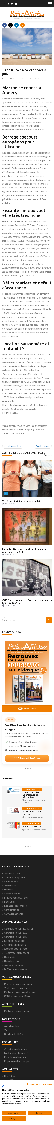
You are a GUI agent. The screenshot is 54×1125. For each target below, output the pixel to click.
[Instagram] (16, 4)
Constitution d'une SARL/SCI (18, 928)
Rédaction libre (11, 960)
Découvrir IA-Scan (28, 758)
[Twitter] (4, 4)
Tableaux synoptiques (15, 877)
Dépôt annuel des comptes (17, 1061)
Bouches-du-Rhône (13, 1034)
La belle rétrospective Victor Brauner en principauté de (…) (24, 550)
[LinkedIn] (12, 4)
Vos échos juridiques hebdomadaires (22, 501)
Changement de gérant (15, 948)
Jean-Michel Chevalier (16, 79)
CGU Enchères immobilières (18, 996)
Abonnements (11, 881)
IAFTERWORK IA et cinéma (32, 812)
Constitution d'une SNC (15, 936)
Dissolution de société (15, 1057)
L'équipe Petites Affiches (16, 897)
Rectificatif (9, 956)
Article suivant (43, 446)
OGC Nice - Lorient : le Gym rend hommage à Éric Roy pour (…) (27, 601)
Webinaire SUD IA (31, 826)
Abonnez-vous (29, 708)
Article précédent (12, 446)
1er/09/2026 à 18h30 (33, 808)
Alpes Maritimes (12, 1026)
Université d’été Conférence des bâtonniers (30, 794)
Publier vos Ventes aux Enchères (20, 992)
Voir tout (48, 455)
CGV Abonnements (13, 913)
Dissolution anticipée (15, 940)
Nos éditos (9, 1076)
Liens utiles (9, 901)
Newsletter (10, 885)
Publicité (8, 889)
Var (6, 1030)
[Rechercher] (49, 620)
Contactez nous (12, 893)
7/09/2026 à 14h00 (32, 823)
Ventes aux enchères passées (18, 988)
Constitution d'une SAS (15, 932)
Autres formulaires (13, 965)
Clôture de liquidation (15, 944)
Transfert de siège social (16, 952)
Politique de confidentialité (39, 1084)
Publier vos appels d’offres (17, 1011)
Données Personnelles (15, 905)
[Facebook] (8, 4)
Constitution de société (16, 1049)
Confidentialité (11, 909)
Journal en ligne (12, 873)
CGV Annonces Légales (15, 969)
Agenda (7, 778)
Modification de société (16, 1053)
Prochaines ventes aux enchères (20, 984)
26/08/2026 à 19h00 (32, 789)
